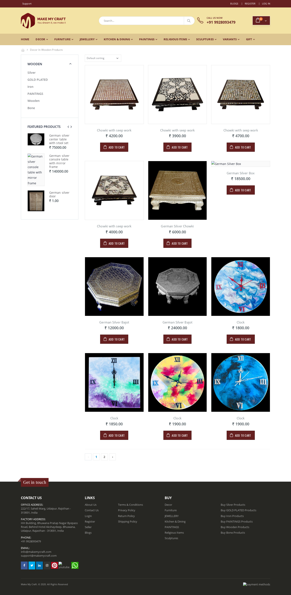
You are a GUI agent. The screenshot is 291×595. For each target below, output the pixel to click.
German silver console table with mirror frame (59, 161)
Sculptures (205, 39)
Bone (31, 108)
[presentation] (68, 127)
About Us (91, 505)
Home (25, 39)
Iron (30, 87)
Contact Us (92, 510)
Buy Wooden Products (235, 527)
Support (27, 3)
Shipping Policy (127, 521)
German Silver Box (241, 173)
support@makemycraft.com (39, 555)
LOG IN (266, 3)
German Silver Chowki (177, 226)
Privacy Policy (126, 510)
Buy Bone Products (233, 532)
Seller (88, 527)
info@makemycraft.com (36, 552)
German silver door (59, 194)
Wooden (33, 101)
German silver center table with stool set (59, 139)
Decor (40, 39)
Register (250, 3)
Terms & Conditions (130, 505)
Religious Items (175, 39)
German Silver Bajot (114, 322)
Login (88, 516)
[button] (261, 20)
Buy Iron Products (232, 516)
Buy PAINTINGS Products (237, 521)
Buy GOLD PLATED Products (238, 510)
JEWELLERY (87, 39)
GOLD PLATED (37, 80)
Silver (31, 73)
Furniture (62, 39)
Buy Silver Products (233, 505)
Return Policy (126, 516)
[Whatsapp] (74, 565)
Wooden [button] (34, 64)
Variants (230, 39)
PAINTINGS (146, 39)
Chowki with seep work (114, 130)
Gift (249, 39)
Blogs (234, 3)
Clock (241, 322)
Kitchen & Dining (117, 39)
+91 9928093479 (31, 541)
